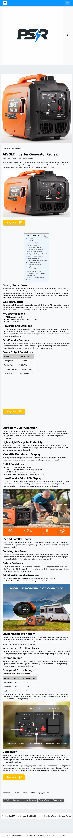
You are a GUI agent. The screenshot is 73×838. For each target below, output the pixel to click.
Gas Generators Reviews (12, 148)
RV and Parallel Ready (33, 262)
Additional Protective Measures (37, 269)
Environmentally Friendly (33, 271)
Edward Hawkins (28, 158)
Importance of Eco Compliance (37, 273)
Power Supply (57, 800)
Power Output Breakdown (36, 249)
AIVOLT (6, 800)
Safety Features (31, 267)
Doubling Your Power (35, 264)
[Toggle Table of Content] (45, 236)
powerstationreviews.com (23, 835)
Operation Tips (30, 275)
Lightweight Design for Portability (38, 254)
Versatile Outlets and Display (34, 256)
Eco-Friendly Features (35, 247)
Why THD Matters (34, 241)
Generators (16, 800)
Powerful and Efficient (32, 245)
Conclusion (29, 280)
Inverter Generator (30, 800)
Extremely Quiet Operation (34, 251)
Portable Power (44, 800)
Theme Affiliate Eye (41, 835)
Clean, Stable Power (32, 239)
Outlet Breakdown (34, 258)
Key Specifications (34, 243)
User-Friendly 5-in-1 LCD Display (38, 260)
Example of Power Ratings (36, 277)
